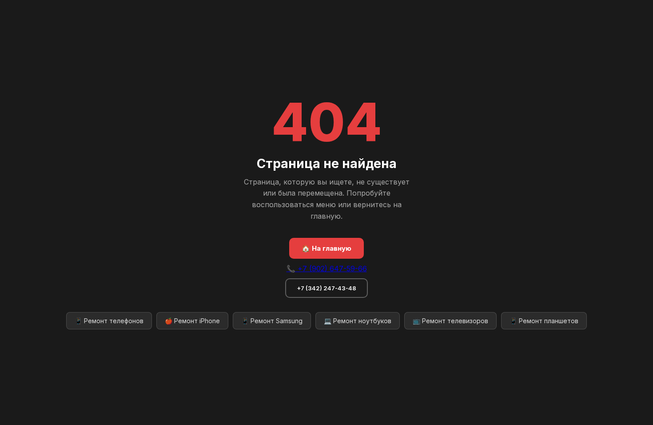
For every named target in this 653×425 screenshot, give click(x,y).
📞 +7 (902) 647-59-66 (327, 268)
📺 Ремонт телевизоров (450, 321)
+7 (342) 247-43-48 (326, 288)
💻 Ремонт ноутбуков (357, 321)
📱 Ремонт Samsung (272, 321)
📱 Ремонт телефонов (109, 321)
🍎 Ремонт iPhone (192, 321)
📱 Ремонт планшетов (544, 321)
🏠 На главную (326, 248)
